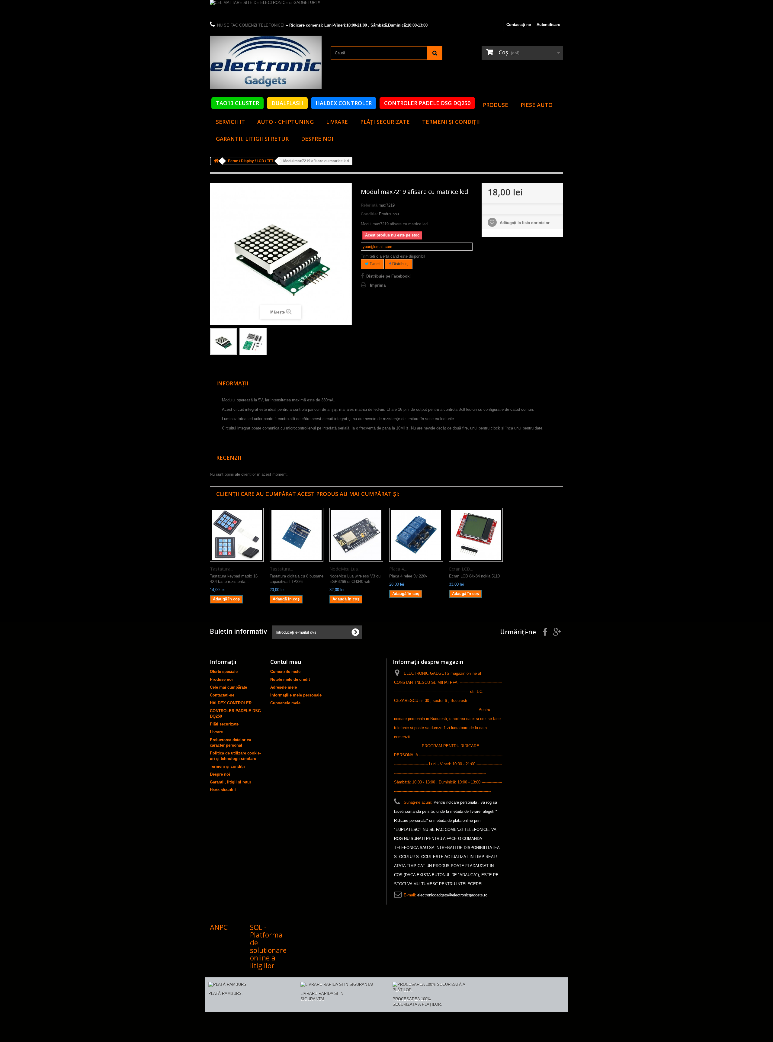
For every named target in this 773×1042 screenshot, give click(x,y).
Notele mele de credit (290, 679)
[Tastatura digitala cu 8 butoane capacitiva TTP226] (296, 535)
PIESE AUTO (537, 104)
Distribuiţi (400, 264)
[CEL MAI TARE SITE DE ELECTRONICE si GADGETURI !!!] (386, 10)
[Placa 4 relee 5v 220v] (416, 535)
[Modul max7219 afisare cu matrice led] (223, 341)
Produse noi (221, 679)
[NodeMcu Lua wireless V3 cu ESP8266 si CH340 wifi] (356, 535)
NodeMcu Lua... (345, 569)
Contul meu (285, 661)
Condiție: (369, 214)
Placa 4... (398, 569)
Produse (495, 104)
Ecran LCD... (461, 569)
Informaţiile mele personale (296, 695)
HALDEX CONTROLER (344, 103)
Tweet (374, 264)
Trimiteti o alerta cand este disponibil (393, 256)
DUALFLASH (287, 103)
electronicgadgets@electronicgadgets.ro (452, 895)
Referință (369, 205)
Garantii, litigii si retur (252, 138)
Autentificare (548, 24)
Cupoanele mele (285, 703)
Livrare (337, 121)
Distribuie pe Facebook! (388, 276)
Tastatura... (221, 569)
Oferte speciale (224, 671)
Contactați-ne (518, 24)
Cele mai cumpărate (228, 687)
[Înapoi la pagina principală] (216, 161)
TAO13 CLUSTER (237, 103)
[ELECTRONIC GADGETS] (266, 62)
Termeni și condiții (451, 121)
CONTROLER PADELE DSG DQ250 (427, 103)
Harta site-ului (223, 790)
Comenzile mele (285, 671)
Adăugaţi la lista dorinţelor (524, 222)
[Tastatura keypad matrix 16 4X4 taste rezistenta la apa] (237, 535)
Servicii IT (230, 121)
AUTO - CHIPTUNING (285, 121)
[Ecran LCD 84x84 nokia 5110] (476, 535)
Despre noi (317, 138)
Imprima (378, 285)
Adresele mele (283, 687)
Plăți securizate (385, 121)
